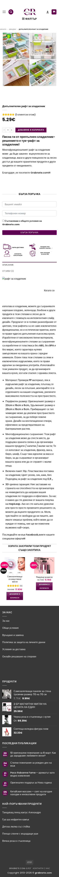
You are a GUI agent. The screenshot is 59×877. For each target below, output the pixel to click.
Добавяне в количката (31, 130)
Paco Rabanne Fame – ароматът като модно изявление (32, 774)
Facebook (32, 534)
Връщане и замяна (13, 635)
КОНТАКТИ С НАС (41, 868)
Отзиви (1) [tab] (8, 271)
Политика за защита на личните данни (23, 642)
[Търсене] (10, 11)
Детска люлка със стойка (16, 826)
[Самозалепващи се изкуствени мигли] (15, 567)
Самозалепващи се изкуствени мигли (14, 579)
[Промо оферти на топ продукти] (30, 12)
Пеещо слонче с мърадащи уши (20, 833)
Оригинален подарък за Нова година (31, 782)
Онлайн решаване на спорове (19, 656)
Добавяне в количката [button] (15, 596)
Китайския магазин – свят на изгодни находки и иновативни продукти (31, 793)
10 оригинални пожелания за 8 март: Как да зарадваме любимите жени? (33, 754)
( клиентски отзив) (25, 114)
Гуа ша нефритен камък (15, 819)
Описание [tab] (8, 264)
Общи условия (10, 628)
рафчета (23, 326)
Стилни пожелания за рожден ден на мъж (31, 764)
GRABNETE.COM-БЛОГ (20, 868)
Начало (3, 29)
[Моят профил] (47, 12)
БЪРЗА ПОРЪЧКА (29, 232)
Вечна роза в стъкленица (16, 841)
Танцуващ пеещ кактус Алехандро (21, 812)
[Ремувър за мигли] (44, 567)
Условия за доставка (13, 649)
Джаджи (12, 29)
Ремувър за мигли (44, 577)
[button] (4, 12)
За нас (6, 621)
